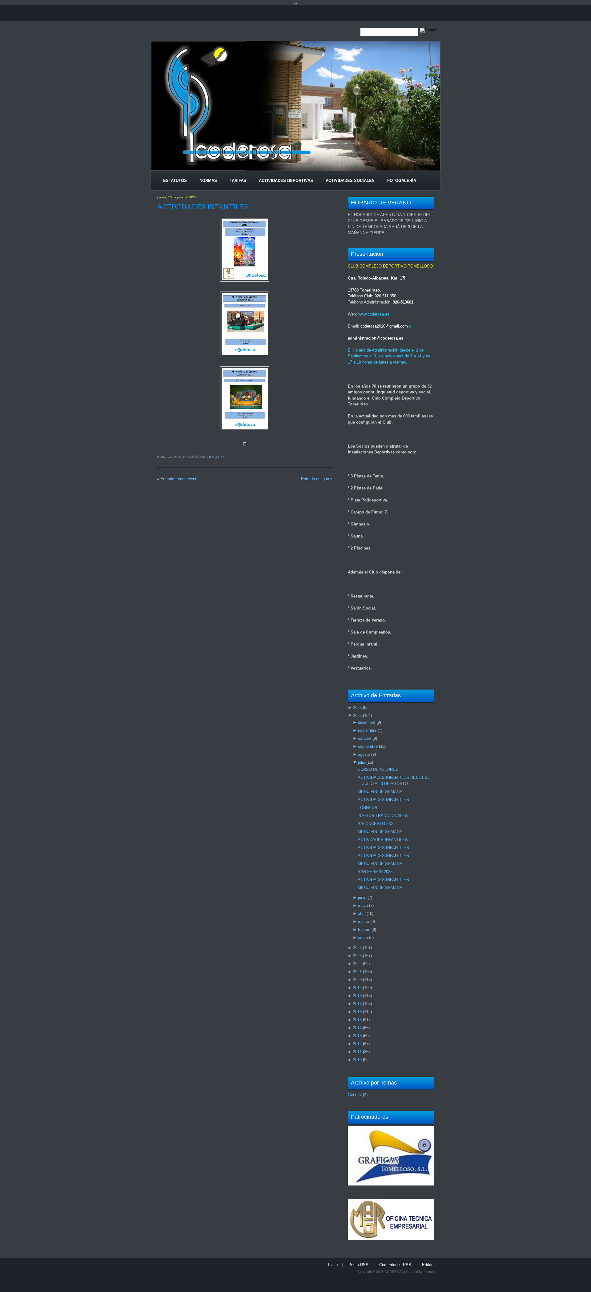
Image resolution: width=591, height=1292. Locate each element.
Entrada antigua (315, 479)
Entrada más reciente (179, 479)
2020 (357, 979)
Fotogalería (401, 180)
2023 (357, 955)
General (355, 1095)
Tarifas (238, 180)
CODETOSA (393, 1272)
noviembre (367, 730)
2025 (357, 715)
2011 (357, 1051)
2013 (357, 1035)
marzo (363, 921)
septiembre (368, 746)
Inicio (333, 1264)
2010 (357, 1059)
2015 (357, 1019)
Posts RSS (358, 1264)
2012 (357, 1043)
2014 (357, 1027)
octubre (364, 738)
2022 (357, 963)
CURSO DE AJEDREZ (378, 769)
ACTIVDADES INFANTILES (383, 839)
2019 (357, 987)
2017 (357, 1003)
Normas (208, 180)
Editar (427, 1264)
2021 (357, 971)
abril (361, 913)
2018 (357, 995)
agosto (364, 754)
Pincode (430, 1272)
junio (362, 897)
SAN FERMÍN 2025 (375, 871)
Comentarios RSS (395, 1264)
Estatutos (175, 180)
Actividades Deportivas (286, 180)
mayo (363, 905)
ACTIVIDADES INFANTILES (202, 207)
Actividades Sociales (350, 180)
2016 (357, 1011)
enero (363, 937)
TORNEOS (367, 807)
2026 (357, 707)
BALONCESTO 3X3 (375, 823)
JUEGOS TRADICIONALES (383, 815)
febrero (364, 929)
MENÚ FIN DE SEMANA (380, 791)
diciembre (366, 722)
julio (361, 762)
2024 (357, 947)
